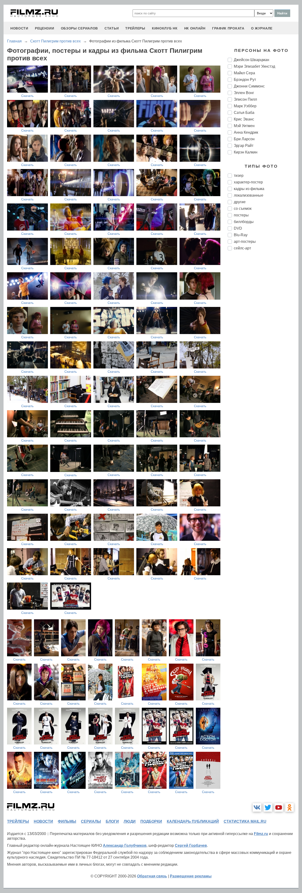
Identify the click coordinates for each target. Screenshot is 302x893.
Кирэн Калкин (245, 152)
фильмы (67, 821)
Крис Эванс (244, 119)
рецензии (44, 28)
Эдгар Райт (243, 146)
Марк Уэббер (245, 106)
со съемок (243, 209)
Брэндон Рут (245, 80)
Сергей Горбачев (191, 845)
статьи (112, 28)
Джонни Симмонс (249, 86)
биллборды (244, 222)
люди (130, 821)
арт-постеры (245, 242)
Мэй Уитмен (244, 126)
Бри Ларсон (244, 139)
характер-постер (248, 182)
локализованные (248, 195)
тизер (238, 176)
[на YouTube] (278, 807)
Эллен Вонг (244, 93)
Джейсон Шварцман (251, 60)
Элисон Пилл (245, 99)
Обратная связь (152, 876)
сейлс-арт (242, 248)
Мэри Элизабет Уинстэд (254, 66)
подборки (151, 821)
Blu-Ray (240, 235)
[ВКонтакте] (257, 807)
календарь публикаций (193, 821)
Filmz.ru (261, 834)
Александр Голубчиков (125, 845)
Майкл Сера (244, 73)
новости (19, 28)
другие (240, 202)
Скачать (27, 96)
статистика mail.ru (245, 821)
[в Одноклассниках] (289, 807)
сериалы (91, 821)
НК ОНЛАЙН (195, 28)
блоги (112, 821)
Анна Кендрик (246, 132)
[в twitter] (268, 807)
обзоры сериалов (79, 28)
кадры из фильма (249, 189)
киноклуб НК (165, 28)
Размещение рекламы (191, 876)
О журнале (262, 28)
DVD (238, 228)
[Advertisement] (263, 333)
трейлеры (135, 28)
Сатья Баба (244, 113)
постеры (241, 215)
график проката (228, 28)
